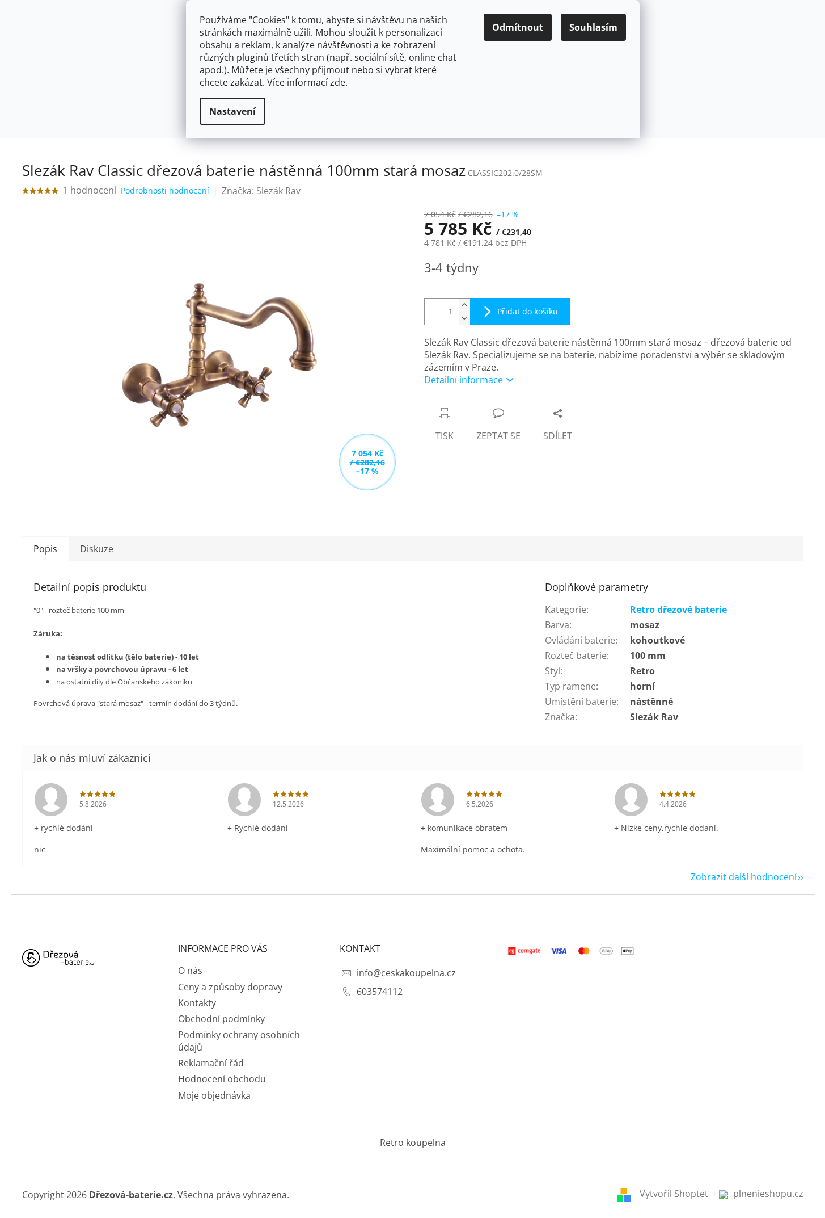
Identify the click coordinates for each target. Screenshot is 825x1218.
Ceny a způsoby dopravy (230, 987)
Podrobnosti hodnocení (165, 190)
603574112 (380, 991)
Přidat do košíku (527, 311)
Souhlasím (593, 27)
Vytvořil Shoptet (674, 1193)
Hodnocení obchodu (222, 1079)
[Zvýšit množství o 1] (464, 305)
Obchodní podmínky (221, 1019)
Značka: (261, 190)
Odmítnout (517, 27)
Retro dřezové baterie (678, 609)
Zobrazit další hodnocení (744, 877)
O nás (190, 970)
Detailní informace (463, 379)
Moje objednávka (214, 1095)
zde (337, 82)
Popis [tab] (45, 549)
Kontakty (197, 1003)
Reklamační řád (211, 1063)
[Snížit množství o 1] (464, 318)
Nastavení (232, 111)
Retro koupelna (413, 1142)
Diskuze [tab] (96, 549)
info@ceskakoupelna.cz (406, 973)
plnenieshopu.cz (767, 1193)
